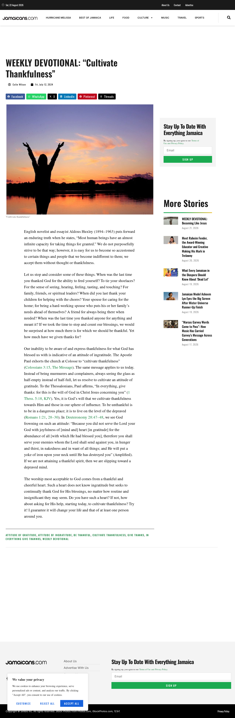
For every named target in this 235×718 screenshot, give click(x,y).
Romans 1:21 (35, 417)
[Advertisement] (72, 43)
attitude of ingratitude (55, 535)
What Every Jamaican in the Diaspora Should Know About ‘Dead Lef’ (195, 274)
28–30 (53, 417)
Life (111, 17)
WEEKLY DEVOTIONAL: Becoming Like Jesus (194, 221)
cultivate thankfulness (109, 535)
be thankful (82, 535)
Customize (23, 703)
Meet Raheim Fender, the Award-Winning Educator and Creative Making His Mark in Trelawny (195, 247)
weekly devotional (56, 539)
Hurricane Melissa (58, 17)
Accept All (71, 703)
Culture (143, 17)
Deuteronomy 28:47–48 (84, 417)
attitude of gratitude (21, 535)
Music (165, 17)
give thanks (136, 535)
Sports (199, 17)
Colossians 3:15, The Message (48, 367)
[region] (47, 692)
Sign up (187, 159)
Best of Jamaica (90, 17)
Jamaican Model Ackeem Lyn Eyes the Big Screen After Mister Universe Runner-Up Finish (196, 300)
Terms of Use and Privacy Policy (181, 142)
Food (125, 17)
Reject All (47, 703)
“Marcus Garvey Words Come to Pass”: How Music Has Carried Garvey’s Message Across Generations (197, 331)
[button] (229, 18)
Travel (182, 17)
